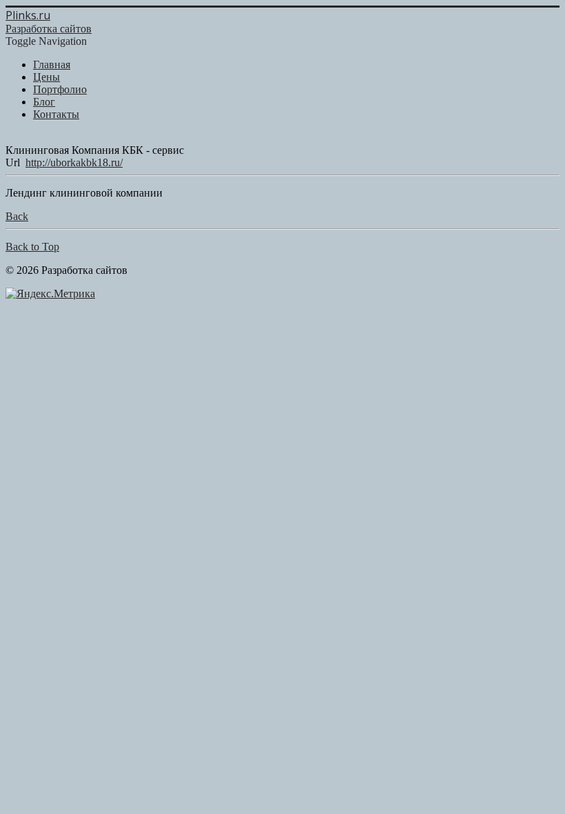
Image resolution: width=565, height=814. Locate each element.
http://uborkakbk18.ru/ (74, 162)
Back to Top (32, 246)
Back (17, 216)
